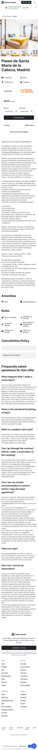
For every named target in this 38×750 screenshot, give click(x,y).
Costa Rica (4, 673)
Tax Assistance (25, 667)
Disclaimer (20, 727)
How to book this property (19, 132)
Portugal (4, 667)
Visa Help (23, 663)
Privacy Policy (3, 728)
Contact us (4, 697)
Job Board (23, 682)
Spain (3, 663)
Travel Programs (6, 706)
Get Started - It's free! (19, 648)
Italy (2, 670)
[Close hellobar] (36, 8)
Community (23, 676)
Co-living (4, 712)
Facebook (23, 697)
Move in (6, 108)
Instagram (23, 694)
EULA (34, 727)
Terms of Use (11, 728)
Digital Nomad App (7, 700)
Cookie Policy (27, 728)
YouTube (23, 700)
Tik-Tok (22, 703)
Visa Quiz (23, 673)
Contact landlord (19, 117)
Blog (2, 703)
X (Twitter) (23, 706)
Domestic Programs (7, 709)
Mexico (3, 685)
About (3, 694)
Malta (3, 679)
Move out (22, 108)
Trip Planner (24, 679)
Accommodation (6, 16)
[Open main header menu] (35, 2)
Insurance (23, 670)
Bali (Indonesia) (6, 676)
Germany (4, 682)
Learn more (26, 7)
